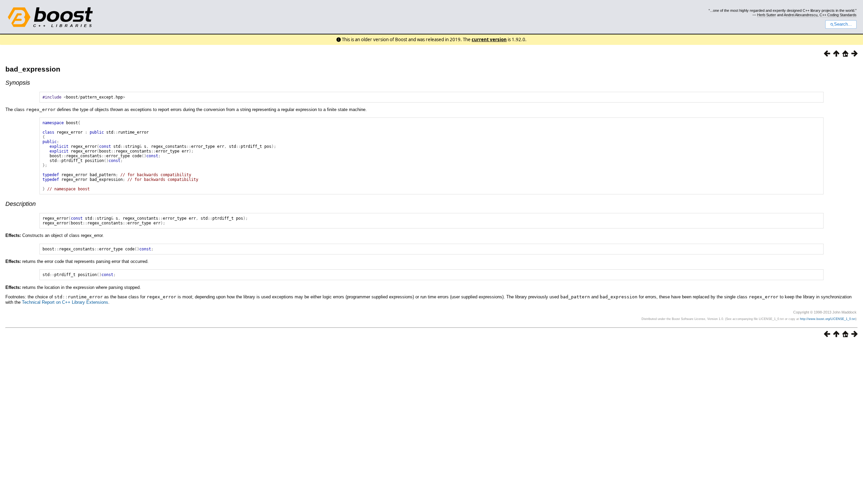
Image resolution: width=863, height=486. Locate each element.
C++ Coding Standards (838, 15)
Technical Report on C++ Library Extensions (65, 302)
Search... (843, 24)
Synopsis (17, 82)
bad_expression (32, 69)
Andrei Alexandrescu (800, 15)
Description (20, 203)
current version (489, 39)
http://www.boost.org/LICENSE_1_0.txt (828, 319)
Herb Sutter (766, 15)
